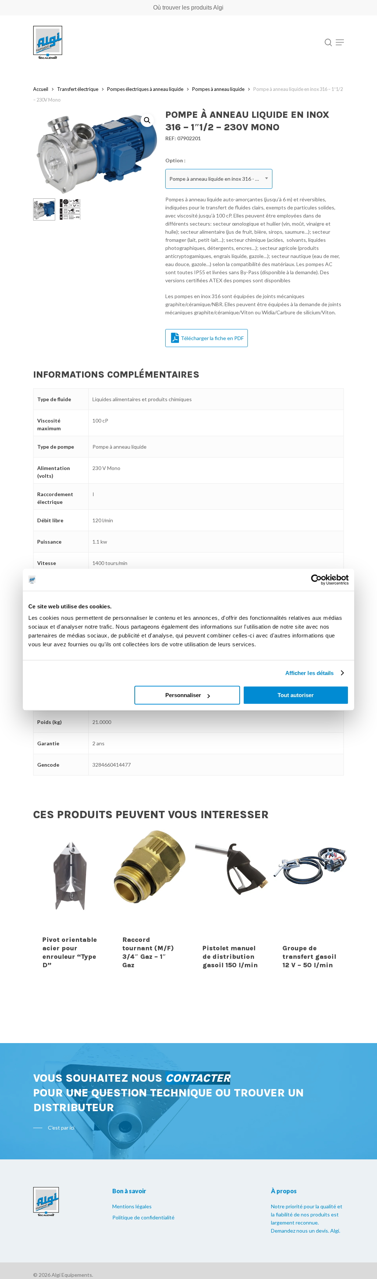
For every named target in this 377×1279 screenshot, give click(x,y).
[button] (147, 120)
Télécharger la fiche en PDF (212, 338)
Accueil (40, 89)
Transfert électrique (77, 89)
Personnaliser (183, 695)
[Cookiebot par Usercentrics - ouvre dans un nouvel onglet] (316, 579)
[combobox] (218, 179)
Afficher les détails (309, 673)
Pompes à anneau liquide (218, 89)
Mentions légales (132, 1206)
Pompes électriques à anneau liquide (145, 89)
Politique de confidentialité (143, 1217)
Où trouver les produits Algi (188, 7)
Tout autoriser (296, 695)
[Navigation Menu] (340, 42)
